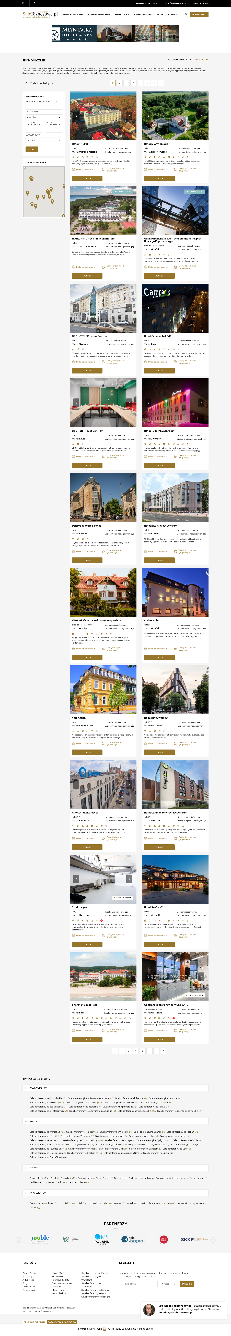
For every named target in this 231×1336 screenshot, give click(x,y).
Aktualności (28, 1280)
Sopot (82, 1013)
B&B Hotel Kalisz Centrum (87, 431)
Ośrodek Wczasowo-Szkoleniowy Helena (97, 620)
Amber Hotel (151, 620)
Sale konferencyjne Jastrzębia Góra (123, 1153)
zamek (119, 1203)
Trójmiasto (36, 1178)
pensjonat (184, 1203)
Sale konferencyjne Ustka (113, 1148)
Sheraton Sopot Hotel (85, 1005)
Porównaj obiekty (175, 3)
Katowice (84, 820)
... (147, 83)
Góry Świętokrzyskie (83, 1178)
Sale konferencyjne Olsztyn (186, 1144)
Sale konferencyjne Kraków (82, 1132)
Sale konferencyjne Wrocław (115, 1132)
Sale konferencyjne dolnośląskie (48, 1098)
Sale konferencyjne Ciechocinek (84, 1153)
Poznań (83, 533)
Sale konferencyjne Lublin (144, 1136)
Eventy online (38, 1203)
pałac (146, 148)
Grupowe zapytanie (146, 3)
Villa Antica (79, 717)
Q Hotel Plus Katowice (85, 812)
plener (35, 1207)
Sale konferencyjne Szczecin (145, 1148)
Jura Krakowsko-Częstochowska (156, 1178)
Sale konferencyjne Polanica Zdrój (48, 1148)
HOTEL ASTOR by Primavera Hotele (93, 238)
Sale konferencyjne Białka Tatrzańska (50, 1157)
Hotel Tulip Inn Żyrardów (159, 431)
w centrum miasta (77, 1182)
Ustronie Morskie (88, 152)
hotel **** (76, 148)
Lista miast (57, 1286)
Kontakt (173, 14)
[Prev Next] (103, 115)
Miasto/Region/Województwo (42, 101)
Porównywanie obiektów (62, 1322)
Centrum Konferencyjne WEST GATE (166, 1005)
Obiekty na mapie (73, 14)
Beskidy (66, 1178)
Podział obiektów (99, 14)
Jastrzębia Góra (87, 246)
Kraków (155, 533)
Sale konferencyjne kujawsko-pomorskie (90, 1098)
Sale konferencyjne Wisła (187, 1140)
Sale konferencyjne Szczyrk (119, 1140)
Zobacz (87, 178)
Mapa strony (58, 1290)
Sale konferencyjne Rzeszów (153, 1144)
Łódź (153, 344)
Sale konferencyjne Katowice (111, 1136)
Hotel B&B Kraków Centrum (160, 525)
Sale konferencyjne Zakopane (77, 1136)
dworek (131, 1203)
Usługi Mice (58, 1273)
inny (74, 530)
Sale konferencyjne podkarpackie (48, 1106)
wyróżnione (199, 1203)
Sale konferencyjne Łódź (44, 1136)
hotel (74, 243)
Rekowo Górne (159, 152)
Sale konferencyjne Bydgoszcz (154, 1140)
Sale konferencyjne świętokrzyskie (49, 1111)
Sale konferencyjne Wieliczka (159, 1153)
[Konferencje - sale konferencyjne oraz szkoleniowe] (40, 17)
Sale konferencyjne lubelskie (130, 1098)
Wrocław (83, 344)
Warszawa (156, 726)
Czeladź (155, 915)
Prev (76, 116)
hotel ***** (148, 722)
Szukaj (31, 149)
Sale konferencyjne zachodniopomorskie (179, 1111)
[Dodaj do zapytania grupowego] (117, 169)
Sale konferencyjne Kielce (174, 1136)
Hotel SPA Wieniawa (156, 144)
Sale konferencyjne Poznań (182, 1132)
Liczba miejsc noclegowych (33, 123)
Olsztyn (83, 628)
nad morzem (183, 1178)
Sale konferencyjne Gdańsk (149, 1132)
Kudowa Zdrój (86, 726)
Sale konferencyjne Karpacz (45, 1140)
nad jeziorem (38, 1182)
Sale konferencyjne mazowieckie (119, 1102)
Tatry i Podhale (104, 1178)
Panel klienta (201, 3)
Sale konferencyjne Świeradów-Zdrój (116, 1144)
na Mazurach (56, 1182)
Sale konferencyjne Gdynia (45, 1144)
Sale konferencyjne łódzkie (45, 1102)
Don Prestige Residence (86, 525)
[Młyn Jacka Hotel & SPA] (115, 41)
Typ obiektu (32, 112)
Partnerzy (27, 1276)
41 (154, 83)
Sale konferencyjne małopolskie (80, 1102)
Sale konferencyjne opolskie (156, 1102)
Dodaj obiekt (199, 15)
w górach (200, 1178)
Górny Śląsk (52, 1178)
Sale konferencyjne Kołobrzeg (77, 1144)
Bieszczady (120, 1178)
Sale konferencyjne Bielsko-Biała (48, 1153)
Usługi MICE (122, 14)
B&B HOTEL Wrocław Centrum (90, 336)
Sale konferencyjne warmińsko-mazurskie (92, 1111)
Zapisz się (186, 1284)
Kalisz (82, 439)
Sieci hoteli (57, 1276)
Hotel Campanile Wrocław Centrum (165, 812)
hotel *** (147, 340)
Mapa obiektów (59, 1293)
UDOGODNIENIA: (33, 135)
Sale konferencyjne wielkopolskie (137, 1111)
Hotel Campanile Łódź (157, 336)
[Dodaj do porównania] (87, 169)
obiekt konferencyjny (154, 246)
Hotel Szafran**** (154, 907)
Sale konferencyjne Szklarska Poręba (82, 1140)
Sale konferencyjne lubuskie (164, 1098)
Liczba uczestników (53, 123)
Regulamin (49, 1311)
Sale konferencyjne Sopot (177, 1148)
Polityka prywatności (33, 1311)
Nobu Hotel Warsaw (156, 717)
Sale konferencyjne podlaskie (85, 1106)
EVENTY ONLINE (143, 14)
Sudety (133, 1178)
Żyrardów (156, 439)
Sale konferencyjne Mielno (83, 1148)
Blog (160, 14)
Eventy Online (29, 1273)
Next (129, 116)
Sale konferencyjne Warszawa (47, 1132)
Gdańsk (155, 249)
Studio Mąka (79, 907)
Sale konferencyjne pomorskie (119, 1106)
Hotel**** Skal (80, 144)
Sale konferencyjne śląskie (154, 1106)
